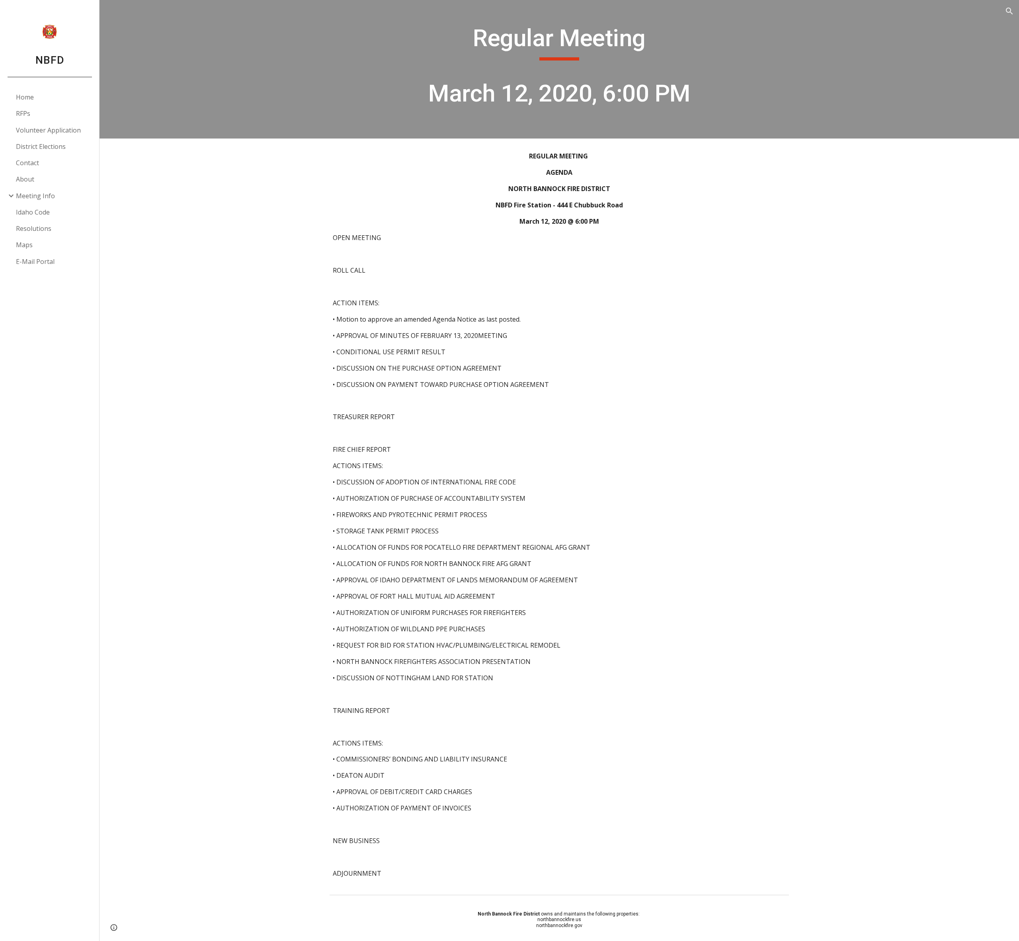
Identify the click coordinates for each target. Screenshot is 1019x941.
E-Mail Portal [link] (35, 261)
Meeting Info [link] (35, 195)
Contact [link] (27, 162)
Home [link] (25, 97)
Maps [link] (24, 244)
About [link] (25, 179)
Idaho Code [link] (33, 212)
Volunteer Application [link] (48, 130)
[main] (559, 69)
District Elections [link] (41, 146)
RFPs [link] (23, 113)
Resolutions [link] (33, 228)
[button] (1009, 11)
